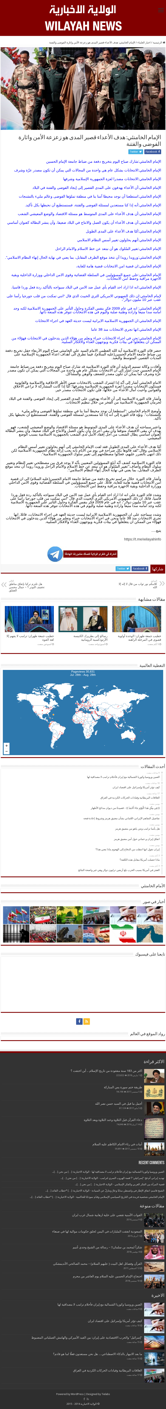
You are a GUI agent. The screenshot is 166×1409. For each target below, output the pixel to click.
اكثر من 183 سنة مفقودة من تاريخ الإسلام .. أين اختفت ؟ (106, 1071)
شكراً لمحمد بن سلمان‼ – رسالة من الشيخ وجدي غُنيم (107, 1247)
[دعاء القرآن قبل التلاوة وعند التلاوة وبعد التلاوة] (154, 1129)
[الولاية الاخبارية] (83, 10)
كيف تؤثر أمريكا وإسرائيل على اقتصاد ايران (115, 1321)
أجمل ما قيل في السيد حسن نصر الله (118, 1103)
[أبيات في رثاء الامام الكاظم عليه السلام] (154, 1149)
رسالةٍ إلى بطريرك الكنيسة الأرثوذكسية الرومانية (90, 638)
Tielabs (105, 1394)
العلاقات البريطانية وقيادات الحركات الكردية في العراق (107, 1370)
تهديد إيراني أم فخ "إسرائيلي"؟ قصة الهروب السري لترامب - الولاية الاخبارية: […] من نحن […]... (112, 1178)
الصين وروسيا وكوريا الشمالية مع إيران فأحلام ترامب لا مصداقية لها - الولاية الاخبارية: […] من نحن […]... (108, 1171)
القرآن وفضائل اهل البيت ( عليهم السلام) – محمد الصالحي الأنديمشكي (97, 1264)
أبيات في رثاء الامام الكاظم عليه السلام (117, 1144)
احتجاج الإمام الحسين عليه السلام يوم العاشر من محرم (107, 1276)
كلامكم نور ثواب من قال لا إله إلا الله (138, 584)
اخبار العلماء (144, 42)
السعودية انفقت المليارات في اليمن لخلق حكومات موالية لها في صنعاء (97, 1231)
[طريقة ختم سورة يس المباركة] (154, 1092)
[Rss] (86, 1021)
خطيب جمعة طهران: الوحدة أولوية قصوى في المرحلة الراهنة (139, 638)
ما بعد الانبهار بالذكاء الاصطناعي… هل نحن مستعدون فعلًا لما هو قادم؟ (97, 1354)
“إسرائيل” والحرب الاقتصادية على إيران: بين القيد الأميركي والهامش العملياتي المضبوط (86, 1337)
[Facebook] (79, 1021)
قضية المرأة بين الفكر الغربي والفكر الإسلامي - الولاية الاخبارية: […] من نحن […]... (119, 1184)
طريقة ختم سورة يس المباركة (123, 1087)
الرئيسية (158, 42)
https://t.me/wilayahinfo (142, 539)
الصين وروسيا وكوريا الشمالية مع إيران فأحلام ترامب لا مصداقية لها (99, 1304)
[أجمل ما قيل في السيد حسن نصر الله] (154, 1108)
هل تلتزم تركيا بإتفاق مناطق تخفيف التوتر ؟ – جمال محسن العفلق (27, 586)
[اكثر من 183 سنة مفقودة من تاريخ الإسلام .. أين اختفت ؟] (154, 1076)
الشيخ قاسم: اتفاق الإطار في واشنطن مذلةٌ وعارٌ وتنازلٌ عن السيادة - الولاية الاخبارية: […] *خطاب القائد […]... (104, 1190)
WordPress (77, 1394)
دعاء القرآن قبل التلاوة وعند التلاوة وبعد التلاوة (113, 1120)
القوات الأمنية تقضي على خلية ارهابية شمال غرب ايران (107, 1215)
